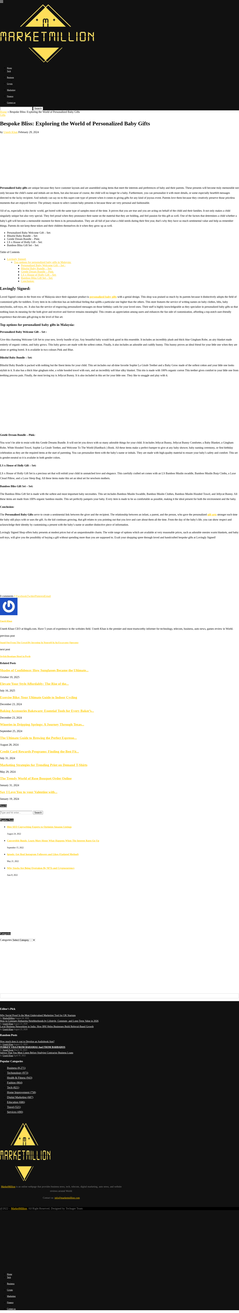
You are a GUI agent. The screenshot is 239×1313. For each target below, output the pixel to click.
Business (10, 77)
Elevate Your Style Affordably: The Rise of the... (34, 684)
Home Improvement (21, 1092)
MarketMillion (9, 1018)
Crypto (10, 84)
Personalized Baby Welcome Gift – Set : (43, 265)
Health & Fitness (19, 1077)
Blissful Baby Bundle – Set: (36, 268)
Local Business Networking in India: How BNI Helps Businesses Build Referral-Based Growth (47, 1026)
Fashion (14, 1082)
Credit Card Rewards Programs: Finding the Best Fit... (39, 751)
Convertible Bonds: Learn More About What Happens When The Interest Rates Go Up (53, 840)
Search (38, 108)
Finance (10, 96)
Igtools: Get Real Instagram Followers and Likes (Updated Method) (43, 854)
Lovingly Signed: (16, 259)
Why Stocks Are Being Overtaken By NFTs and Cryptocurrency (41, 868)
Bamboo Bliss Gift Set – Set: (37, 277)
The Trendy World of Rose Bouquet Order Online (36, 778)
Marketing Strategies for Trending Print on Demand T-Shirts (43, 765)
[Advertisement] (119, 158)
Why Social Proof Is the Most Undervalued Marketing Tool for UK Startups (38, 1015)
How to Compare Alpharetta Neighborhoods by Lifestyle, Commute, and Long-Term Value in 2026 (49, 1021)
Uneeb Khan (10, 132)
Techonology (17, 1072)
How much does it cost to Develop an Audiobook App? (27, 1041)
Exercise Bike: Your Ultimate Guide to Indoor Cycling (38, 697)
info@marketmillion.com (67, 1198)
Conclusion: (27, 281)
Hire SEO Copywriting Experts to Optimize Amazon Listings (39, 827)
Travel (14, 1107)
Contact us (11, 102)
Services (15, 1111)
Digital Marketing (20, 1097)
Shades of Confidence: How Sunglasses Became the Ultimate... (44, 670)
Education (16, 1102)
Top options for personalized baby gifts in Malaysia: (42, 262)
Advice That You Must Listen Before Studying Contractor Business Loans (36, 1052)
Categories (6, 939)
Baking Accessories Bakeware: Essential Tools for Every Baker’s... (47, 711)
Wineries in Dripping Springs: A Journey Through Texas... (42, 724)
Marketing (11, 90)
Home (9, 68)
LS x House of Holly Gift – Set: (38, 274)
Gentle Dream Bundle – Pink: (37, 271)
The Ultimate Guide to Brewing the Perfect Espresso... (38, 738)
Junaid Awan (8, 1050)
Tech (9, 71)
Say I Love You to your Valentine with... (28, 792)
